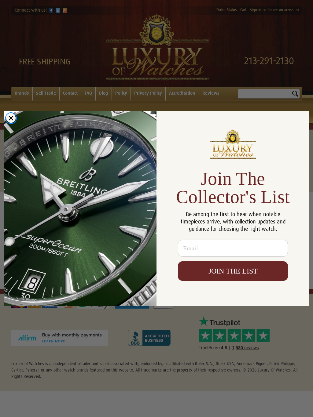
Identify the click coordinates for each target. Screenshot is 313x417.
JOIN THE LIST (233, 271)
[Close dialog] (11, 118)
